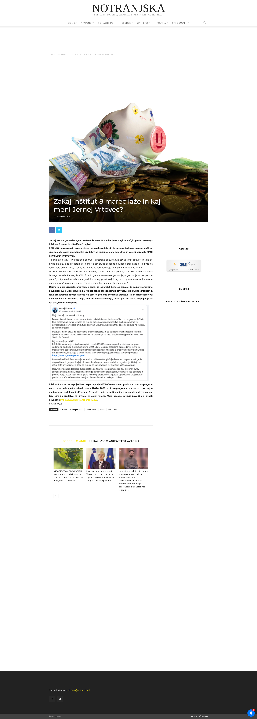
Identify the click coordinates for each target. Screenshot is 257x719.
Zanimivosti (143, 23)
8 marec (63, 409)
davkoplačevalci (76, 409)
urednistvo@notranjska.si (78, 690)
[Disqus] (101, 549)
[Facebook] (52, 230)
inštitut (102, 409)
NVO (115, 409)
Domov (72, 23)
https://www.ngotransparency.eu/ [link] (78, 399)
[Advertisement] (128, 80)
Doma (52, 54)
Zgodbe (126, 23)
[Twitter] (59, 230)
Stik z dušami (179, 23)
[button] (204, 23)
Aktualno (86, 23)
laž (109, 409)
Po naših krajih (106, 23)
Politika (161, 23)
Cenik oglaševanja (199, 716)
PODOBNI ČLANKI (74, 441)
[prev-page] (55, 496)
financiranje (91, 409)
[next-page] (60, 496)
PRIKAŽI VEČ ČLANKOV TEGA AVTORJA (114, 441)
